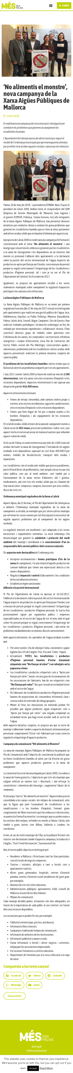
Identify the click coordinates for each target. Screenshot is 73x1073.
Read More (46, 1068)
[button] (50, 5)
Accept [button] (33, 1068)
